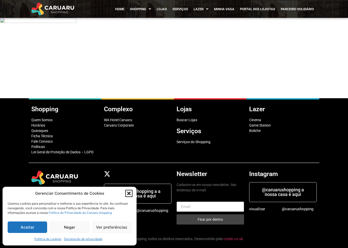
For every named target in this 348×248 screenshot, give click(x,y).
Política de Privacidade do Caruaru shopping (80, 213)
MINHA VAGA (224, 9)
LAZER (199, 9)
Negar (69, 227)
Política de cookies (47, 239)
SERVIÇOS (180, 9)
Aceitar (27, 227)
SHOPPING (138, 9)
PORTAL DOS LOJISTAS (257, 9)
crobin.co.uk (233, 239)
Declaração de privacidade (83, 239)
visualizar (257, 209)
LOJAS (162, 9)
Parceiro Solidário (297, 9)
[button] (128, 193)
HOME (119, 9)
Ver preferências (111, 227)
